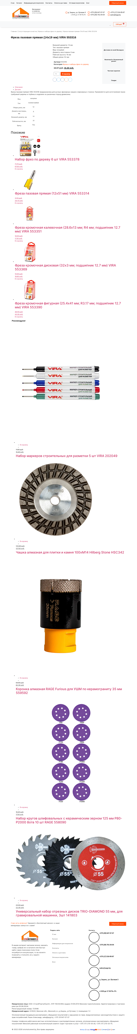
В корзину (66, 74)
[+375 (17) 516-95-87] (109, 12)
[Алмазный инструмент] (21, 13)
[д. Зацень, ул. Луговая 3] (66, 13)
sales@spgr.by (115, 15)
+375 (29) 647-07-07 (97, 12)
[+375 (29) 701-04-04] (89, 15)
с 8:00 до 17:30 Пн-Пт (78, 15)
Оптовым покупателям (76, 3)
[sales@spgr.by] (109, 15)
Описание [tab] (19, 87)
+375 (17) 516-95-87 (117, 12)
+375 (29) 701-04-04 (97, 15)
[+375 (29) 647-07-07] (89, 12)
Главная (14, 31)
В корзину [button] (19, 169)
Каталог (19, 3)
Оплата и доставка (60, 3)
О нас (13, 3)
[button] (73, 73)
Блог (87, 3)
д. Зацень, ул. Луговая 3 (77, 12)
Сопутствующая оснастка (27, 31)
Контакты (49, 3)
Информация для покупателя (34, 3)
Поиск (63, 24)
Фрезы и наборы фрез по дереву (50, 31)
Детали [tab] (18, 89)
